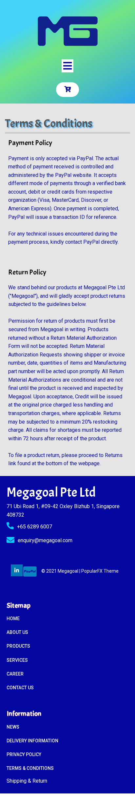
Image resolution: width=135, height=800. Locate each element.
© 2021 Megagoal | (61, 571)
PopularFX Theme (100, 571)
